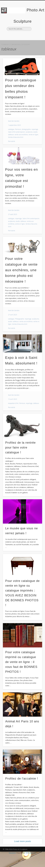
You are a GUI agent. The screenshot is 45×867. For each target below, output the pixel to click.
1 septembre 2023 (14, 125)
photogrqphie (26, 129)
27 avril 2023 (12, 315)
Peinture (18, 129)
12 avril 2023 (12, 399)
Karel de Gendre (13, 121)
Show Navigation (36, 22)
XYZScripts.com (31, 853)
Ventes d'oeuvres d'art (15, 137)
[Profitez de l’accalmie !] (22, 762)
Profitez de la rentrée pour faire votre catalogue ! (20, 447)
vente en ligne (33, 134)
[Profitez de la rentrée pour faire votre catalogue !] (22, 426)
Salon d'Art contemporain (16, 132)
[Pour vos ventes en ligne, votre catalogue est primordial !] (22, 156)
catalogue (11, 129)
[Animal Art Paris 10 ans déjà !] (22, 704)
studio (35, 132)
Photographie (19, 319)
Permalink (11, 141)
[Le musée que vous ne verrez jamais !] (22, 511)
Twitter (22, 35)
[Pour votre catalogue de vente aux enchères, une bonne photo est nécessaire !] (22, 245)
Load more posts (22, 841)
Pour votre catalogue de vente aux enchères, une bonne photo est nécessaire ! (21, 270)
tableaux (11, 134)
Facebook (17, 35)
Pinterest (27, 35)
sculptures (29, 132)
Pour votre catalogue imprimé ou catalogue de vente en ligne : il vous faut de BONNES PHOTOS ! (21, 661)
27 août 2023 (12, 214)
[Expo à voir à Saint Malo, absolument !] (22, 343)
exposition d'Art (13, 403)
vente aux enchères (21, 134)
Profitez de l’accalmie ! (21, 778)
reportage (35, 129)
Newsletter (12, 853)
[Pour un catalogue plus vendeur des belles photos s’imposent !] (22, 66)
